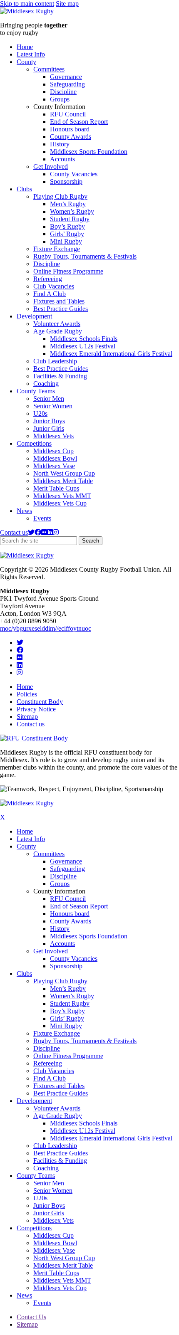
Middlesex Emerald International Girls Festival (111, 353)
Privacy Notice (36, 709)
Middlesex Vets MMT (62, 495)
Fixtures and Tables (59, 301)
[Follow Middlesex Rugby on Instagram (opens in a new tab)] (56, 532)
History (60, 144)
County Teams (36, 391)
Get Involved (50, 166)
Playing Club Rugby (60, 196)
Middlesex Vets (53, 435)
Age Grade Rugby (57, 331)
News (24, 510)
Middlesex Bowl (55, 458)
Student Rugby (70, 218)
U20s (40, 413)
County (26, 61)
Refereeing (47, 278)
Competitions (34, 443)
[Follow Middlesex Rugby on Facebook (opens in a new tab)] (38, 532)
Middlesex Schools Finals (83, 338)
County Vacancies (73, 174)
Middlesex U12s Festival (82, 346)
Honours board (70, 129)
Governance (66, 76)
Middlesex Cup (53, 450)
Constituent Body (40, 701)
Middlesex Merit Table (63, 480)
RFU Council (68, 114)
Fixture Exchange (56, 248)
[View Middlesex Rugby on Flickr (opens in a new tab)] (44, 532)
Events (42, 518)
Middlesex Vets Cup (60, 503)
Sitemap (27, 716)
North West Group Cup (64, 473)
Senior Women (52, 406)
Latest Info (31, 54)
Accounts (62, 159)
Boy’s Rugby (67, 226)
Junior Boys (49, 420)
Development (34, 316)
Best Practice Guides (60, 308)
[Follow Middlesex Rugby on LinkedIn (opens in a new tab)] (50, 532)
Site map (67, 3)
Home (25, 46)
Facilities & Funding (60, 376)
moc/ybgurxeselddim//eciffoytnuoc (45, 628)
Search (92, 541)
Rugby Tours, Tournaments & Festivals (85, 256)
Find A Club (49, 293)
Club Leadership (55, 361)
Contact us (14, 532)
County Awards (70, 136)
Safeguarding (67, 84)
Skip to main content (27, 3)
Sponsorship (66, 181)
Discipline (63, 91)
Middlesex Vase (54, 465)
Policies (27, 694)
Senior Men (48, 398)
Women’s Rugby (72, 211)
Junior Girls (48, 428)
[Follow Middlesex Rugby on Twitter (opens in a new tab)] (31, 532)
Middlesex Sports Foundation (88, 151)
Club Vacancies (53, 286)
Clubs (24, 188)
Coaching (46, 383)
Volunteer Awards (56, 323)
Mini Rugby (66, 241)
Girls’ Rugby (67, 233)
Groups (60, 99)
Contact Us (31, 1316)
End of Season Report (79, 121)
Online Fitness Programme (68, 271)
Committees (49, 69)
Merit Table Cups (56, 488)
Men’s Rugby (68, 203)
